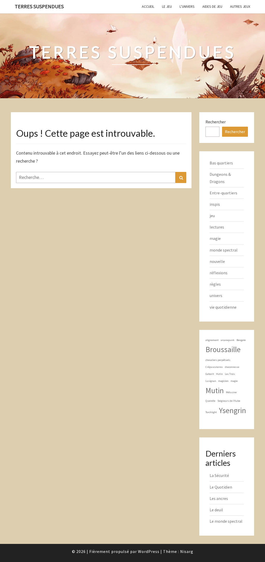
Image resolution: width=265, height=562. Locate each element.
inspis (215, 204)
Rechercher (215, 121)
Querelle (210, 400)
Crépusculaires (214, 367)
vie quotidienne (223, 307)
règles (215, 284)
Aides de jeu (212, 6)
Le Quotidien (221, 487)
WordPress (148, 551)
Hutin (219, 374)
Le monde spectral (226, 521)
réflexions (218, 272)
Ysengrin (232, 410)
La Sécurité (219, 475)
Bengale (241, 340)
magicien (223, 381)
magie (215, 238)
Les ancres (219, 498)
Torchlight (211, 412)
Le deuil (216, 509)
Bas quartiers (221, 162)
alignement (212, 340)
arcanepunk (227, 340)
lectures (217, 227)
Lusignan (210, 381)
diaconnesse (232, 367)
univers (216, 295)
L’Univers (187, 6)
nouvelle (217, 261)
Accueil (148, 6)
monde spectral (224, 250)
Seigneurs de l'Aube (228, 400)
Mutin (214, 390)
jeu (212, 215)
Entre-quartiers (223, 192)
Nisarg (186, 551)
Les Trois (230, 374)
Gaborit (209, 374)
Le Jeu (167, 6)
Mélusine (231, 392)
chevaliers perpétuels (217, 360)
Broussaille (223, 349)
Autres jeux (240, 6)
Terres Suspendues (39, 6)
